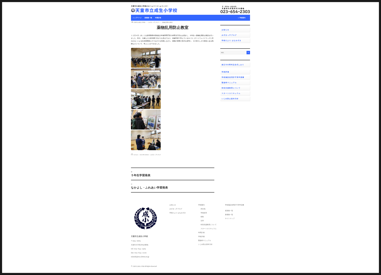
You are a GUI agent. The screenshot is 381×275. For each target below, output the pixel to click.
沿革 (202, 221)
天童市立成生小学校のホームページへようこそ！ (150, 6)
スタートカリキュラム (231, 93)
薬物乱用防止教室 (173, 27)
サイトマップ (230, 218)
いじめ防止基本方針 (230, 99)
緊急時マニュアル (229, 83)
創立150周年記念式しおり (233, 65)
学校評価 (225, 72)
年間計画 (158, 18)
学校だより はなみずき (231, 40)
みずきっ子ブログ (156, 154)
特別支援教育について (231, 88)
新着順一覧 (148, 18)
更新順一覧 (229, 211)
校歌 (202, 217)
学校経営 (204, 213)
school (136, 154)
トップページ (137, 18)
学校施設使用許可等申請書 (233, 77)
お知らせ (225, 30)
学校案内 (242, 18)
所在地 (203, 209)
